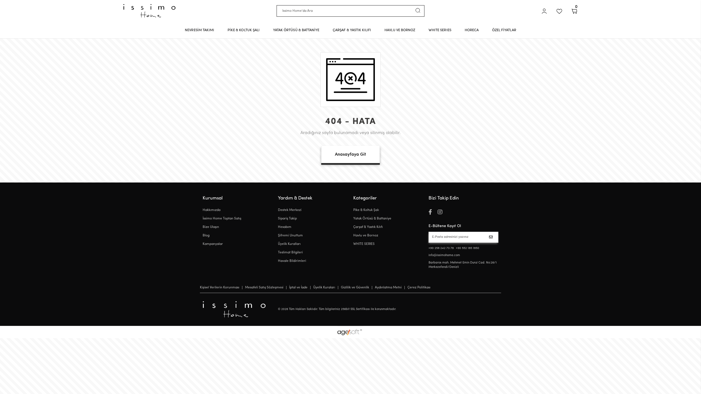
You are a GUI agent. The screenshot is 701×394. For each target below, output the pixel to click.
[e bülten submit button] (491, 237)
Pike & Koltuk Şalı (366, 210)
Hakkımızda (211, 210)
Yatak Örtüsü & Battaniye (372, 218)
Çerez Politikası (418, 287)
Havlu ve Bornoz (365, 235)
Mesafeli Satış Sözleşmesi (264, 287)
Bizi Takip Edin (444, 198)
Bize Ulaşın (211, 227)
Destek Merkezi (289, 210)
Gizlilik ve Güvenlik (355, 287)
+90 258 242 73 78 (441, 248)
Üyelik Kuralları (289, 244)
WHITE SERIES (364, 244)
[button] (544, 11)
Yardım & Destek (295, 198)
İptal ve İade (298, 287)
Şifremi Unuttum (290, 235)
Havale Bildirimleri (292, 261)
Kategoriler (365, 198)
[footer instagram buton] (440, 212)
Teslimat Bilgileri (290, 252)
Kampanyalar (213, 244)
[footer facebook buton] (430, 212)
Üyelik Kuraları (324, 287)
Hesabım (284, 227)
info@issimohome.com (444, 255)
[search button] (418, 10)
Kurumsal (213, 198)
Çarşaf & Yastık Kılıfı (368, 227)
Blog (206, 235)
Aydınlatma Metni (388, 287)
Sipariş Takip (287, 218)
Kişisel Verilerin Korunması (219, 287)
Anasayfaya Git (350, 154)
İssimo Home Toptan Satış (222, 218)
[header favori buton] (559, 11)
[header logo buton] (149, 11)
